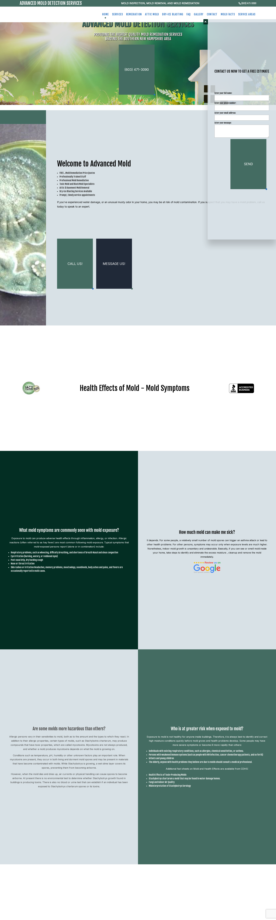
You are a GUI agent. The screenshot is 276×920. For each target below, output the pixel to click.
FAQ (188, 14)
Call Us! (75, 264)
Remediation (134, 14)
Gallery (198, 14)
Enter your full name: (223, 93)
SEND (248, 164)
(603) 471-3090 (248, 3)
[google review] (207, 567)
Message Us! (114, 264)
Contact (212, 14)
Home (105, 14)
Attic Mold (152, 14)
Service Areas (246, 14)
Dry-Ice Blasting (172, 14)
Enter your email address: (225, 113)
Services (117, 14)
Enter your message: (222, 123)
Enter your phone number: (225, 103)
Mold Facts (228, 14)
